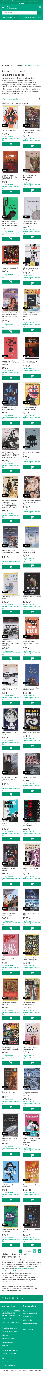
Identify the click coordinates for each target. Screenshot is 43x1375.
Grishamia (16, 1271)
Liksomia (31, 1269)
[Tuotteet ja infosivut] (3, 7)
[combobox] (21, 13)
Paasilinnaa (6, 1271)
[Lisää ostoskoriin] (11, 144)
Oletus (26, 103)
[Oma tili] (36, 7)
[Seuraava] (39, 1251)
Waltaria (18, 1269)
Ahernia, (24, 1269)
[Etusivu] (13, 7)
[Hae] (39, 13)
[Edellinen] (34, 1251)
